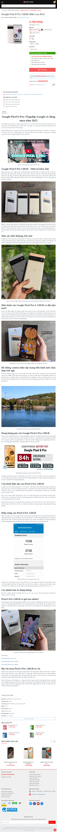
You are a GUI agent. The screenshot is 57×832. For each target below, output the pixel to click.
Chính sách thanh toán (34, 774)
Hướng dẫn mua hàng (6, 791)
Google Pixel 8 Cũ (40, 732)
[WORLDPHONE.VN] (28, 2)
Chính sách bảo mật (34, 783)
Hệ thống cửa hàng (6, 777)
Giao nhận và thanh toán (7, 793)
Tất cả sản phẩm (5, 796)
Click (31, 77)
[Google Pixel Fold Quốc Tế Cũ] (10, 756)
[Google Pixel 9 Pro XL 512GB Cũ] (28, 756)
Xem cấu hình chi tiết (28, 718)
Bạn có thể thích (6, 722)
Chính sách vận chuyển (35, 776)
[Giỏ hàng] (54, 2)
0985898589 (43, 81)
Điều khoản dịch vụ (34, 785)
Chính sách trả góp (34, 781)
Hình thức (31, 46)
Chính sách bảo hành (34, 779)
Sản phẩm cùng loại (9, 741)
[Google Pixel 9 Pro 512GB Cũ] (46, 756)
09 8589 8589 (10, 774)
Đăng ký (52, 822)
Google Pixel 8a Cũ (40, 725)
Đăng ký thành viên (6, 795)
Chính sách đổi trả (33, 778)
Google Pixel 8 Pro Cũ (14, 732)
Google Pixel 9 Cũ (13, 725)
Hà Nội (31, 38)
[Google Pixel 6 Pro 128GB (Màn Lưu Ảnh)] (14, 34)
